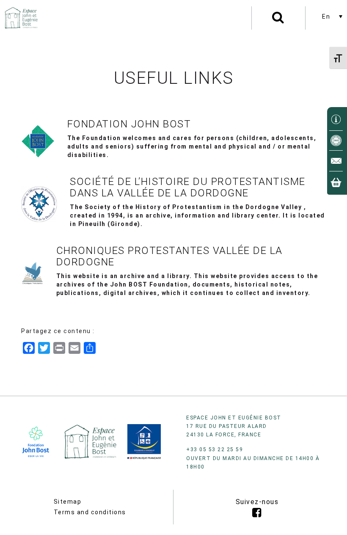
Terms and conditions (90, 512)
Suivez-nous (257, 502)
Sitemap (68, 501)
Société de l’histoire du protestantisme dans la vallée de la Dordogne (188, 187)
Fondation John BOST (129, 124)
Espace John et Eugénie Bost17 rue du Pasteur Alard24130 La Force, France (233, 426)
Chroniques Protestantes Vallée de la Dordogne (169, 256)
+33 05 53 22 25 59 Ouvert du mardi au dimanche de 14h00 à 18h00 (252, 458)
